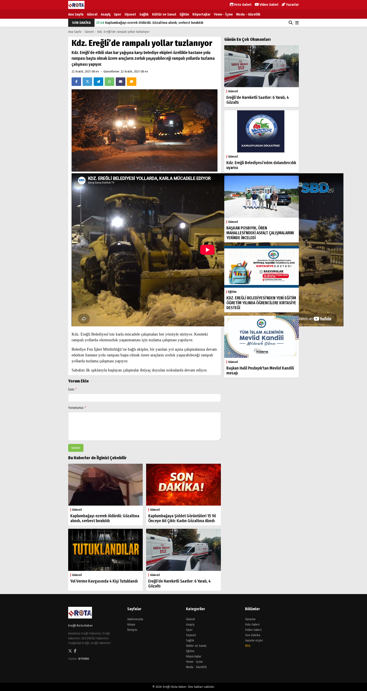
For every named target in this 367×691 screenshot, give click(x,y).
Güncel (92, 14)
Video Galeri (268, 4)
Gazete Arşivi (254, 640)
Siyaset (130, 14)
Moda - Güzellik (248, 14)
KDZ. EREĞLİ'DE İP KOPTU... (120, 22)
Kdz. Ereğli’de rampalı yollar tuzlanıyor (123, 32)
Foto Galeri (242, 4)
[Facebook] (76, 81)
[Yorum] (131, 81)
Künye (131, 624)
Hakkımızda (135, 619)
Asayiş (105, 14)
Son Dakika (252, 635)
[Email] (120, 81)
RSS (247, 646)
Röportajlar (201, 14)
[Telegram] (98, 81)
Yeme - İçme (223, 14)
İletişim (132, 630)
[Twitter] (87, 81)
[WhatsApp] (109, 81)
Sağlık (144, 14)
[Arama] (291, 23)
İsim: (72, 389)
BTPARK (83, 659)
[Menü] (297, 23)
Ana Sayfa (75, 14)
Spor (117, 14)
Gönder (75, 448)
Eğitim (184, 14)
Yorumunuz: (77, 408)
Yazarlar (292, 4)
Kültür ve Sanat (164, 14)
